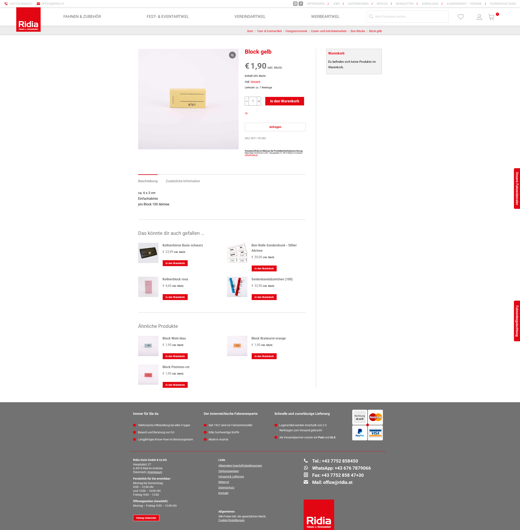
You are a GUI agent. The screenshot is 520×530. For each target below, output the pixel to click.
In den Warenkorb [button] (175, 263)
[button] (450, 6)
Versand (255, 81)
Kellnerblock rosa (175, 279)
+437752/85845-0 (20, 3)
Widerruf (223, 482)
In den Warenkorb (284, 101)
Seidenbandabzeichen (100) (272, 279)
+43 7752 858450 (340, 461)
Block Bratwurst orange (268, 338)
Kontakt (223, 493)
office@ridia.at (52, 3)
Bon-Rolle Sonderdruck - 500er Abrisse (274, 248)
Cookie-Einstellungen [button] (231, 520)
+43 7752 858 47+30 (343, 475)
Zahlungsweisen (228, 471)
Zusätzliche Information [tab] (183, 181)
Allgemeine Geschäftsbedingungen (240, 465)
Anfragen (275, 127)
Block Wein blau (174, 338)
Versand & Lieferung (231, 476)
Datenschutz (226, 487)
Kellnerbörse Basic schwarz (182, 245)
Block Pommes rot (175, 367)
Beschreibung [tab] (148, 181)
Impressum (155, 472)
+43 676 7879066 (353, 468)
